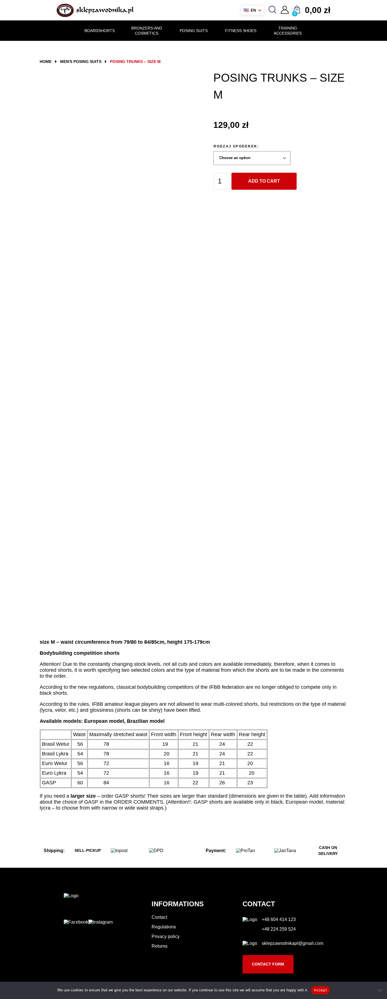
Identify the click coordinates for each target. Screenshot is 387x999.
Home (46, 61)
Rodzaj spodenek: (236, 146)
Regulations (164, 926)
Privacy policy (166, 936)
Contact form (268, 964)
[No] (380, 990)
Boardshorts (99, 30)
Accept (320, 990)
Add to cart (264, 181)
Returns (159, 946)
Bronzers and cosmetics (146, 30)
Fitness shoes (240, 30)
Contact (159, 917)
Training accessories (288, 30)
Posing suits (194, 30)
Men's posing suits (80, 61)
